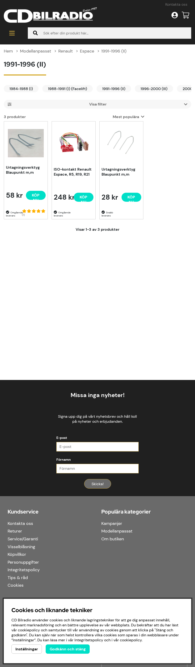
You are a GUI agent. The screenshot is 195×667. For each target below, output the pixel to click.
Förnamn (63, 459)
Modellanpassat (35, 51)
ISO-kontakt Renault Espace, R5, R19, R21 (73, 172)
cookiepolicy (131, 640)
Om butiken (112, 539)
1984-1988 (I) (21, 88)
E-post (61, 438)
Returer (15, 531)
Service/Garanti (23, 539)
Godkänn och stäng (68, 649)
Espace (87, 51)
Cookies (16, 585)
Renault (65, 51)
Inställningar (26, 649)
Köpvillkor (17, 554)
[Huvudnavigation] (12, 33)
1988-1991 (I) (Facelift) (67, 88)
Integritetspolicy (24, 569)
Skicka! (98, 483)
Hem (8, 51)
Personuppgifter (23, 562)
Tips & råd (18, 577)
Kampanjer (111, 523)
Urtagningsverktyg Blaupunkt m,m (23, 170)
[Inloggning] (174, 15)
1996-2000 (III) (154, 88)
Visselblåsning (21, 546)
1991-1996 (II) (114, 51)
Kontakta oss (176, 4)
